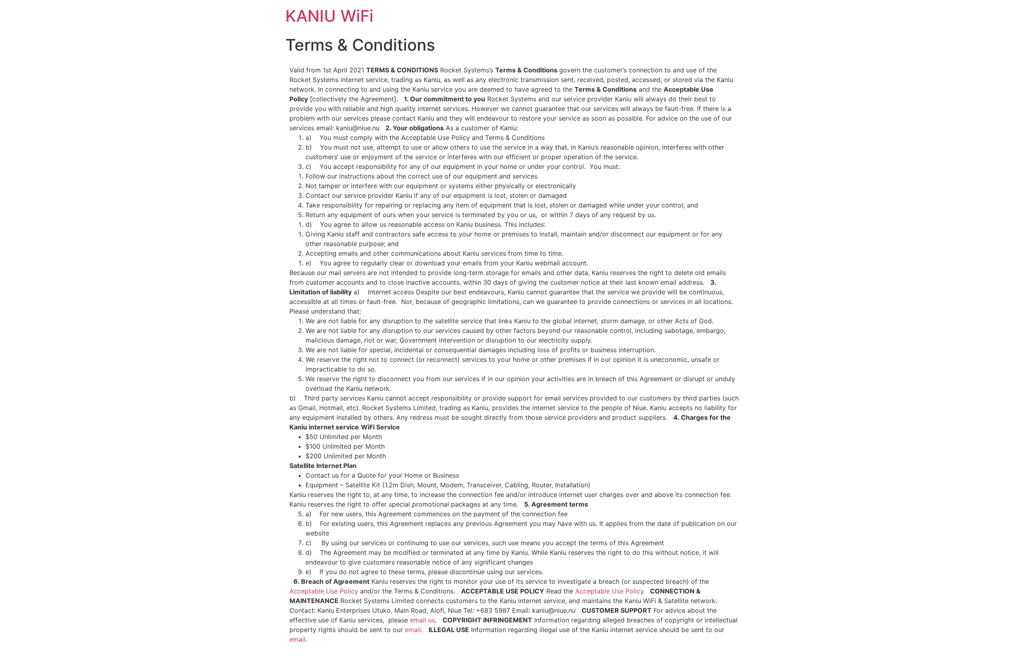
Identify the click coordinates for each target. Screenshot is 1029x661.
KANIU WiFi (329, 16)
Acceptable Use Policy (323, 591)
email (413, 630)
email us (422, 620)
